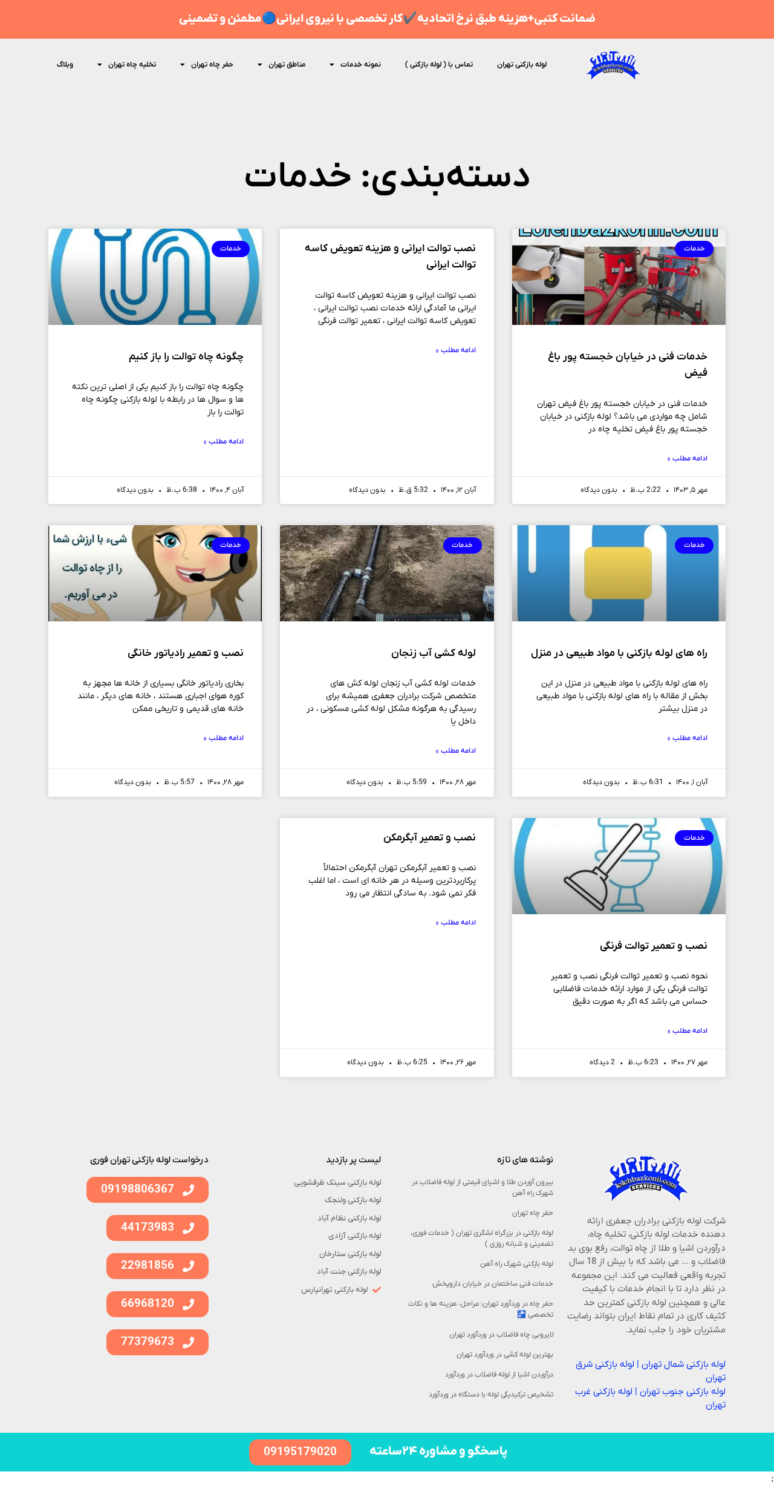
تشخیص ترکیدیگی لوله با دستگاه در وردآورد (491, 1394)
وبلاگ (65, 65)
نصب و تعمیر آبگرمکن (429, 838)
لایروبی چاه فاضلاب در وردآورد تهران (501, 1335)
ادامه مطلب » (687, 458)
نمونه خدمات (360, 65)
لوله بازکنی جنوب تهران (683, 1392)
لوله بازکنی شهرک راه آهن (516, 1264)
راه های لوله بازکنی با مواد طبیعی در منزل (619, 653)
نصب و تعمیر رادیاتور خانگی (186, 653)
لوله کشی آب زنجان (433, 653)
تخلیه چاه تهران (132, 65)
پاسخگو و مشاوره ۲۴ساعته (438, 1451)
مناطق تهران (286, 65)
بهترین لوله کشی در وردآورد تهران (505, 1355)
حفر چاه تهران (212, 65)
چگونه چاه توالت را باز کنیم (186, 357)
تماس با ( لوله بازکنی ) (439, 65)
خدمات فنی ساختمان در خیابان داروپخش (492, 1284)
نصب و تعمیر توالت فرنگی (653, 946)
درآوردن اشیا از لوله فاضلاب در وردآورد (499, 1375)
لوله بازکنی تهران (522, 65)
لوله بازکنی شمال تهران (684, 1364)
